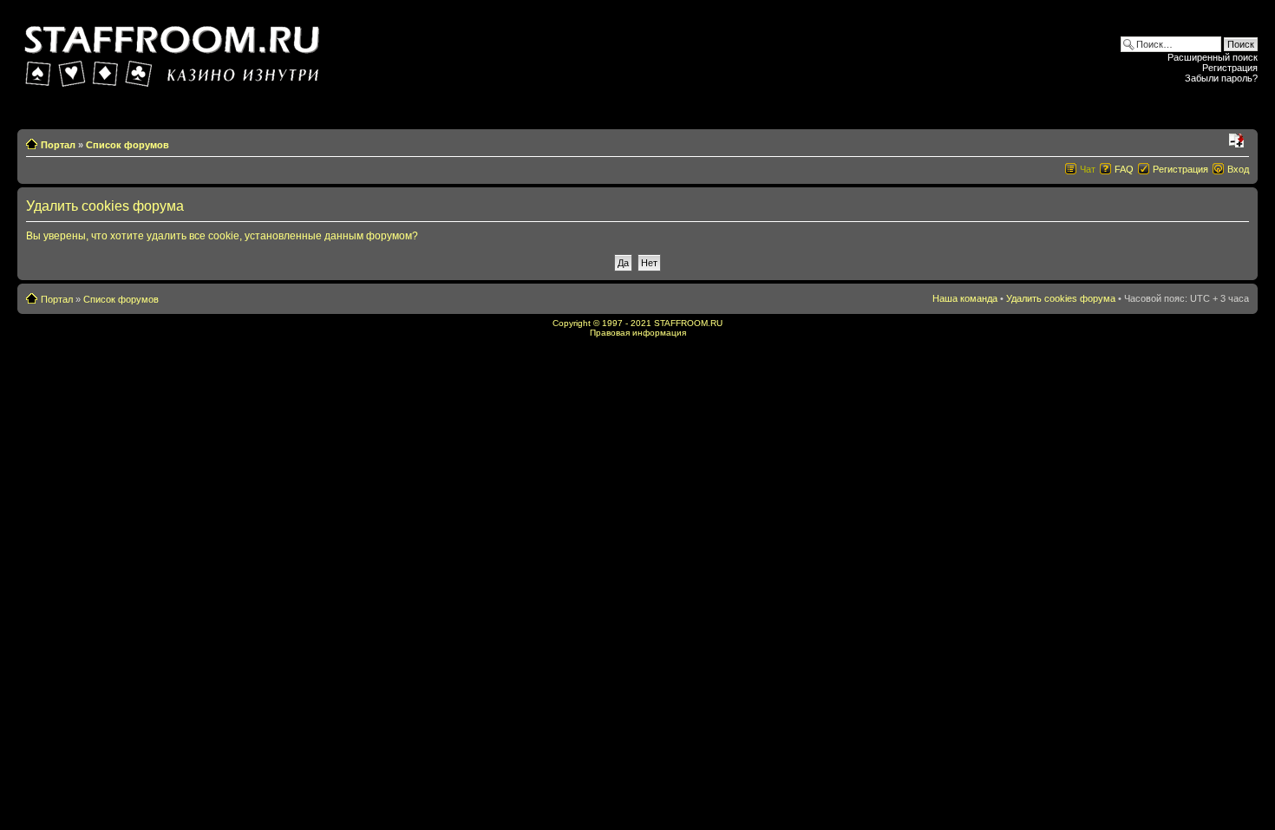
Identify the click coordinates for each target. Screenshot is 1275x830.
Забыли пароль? (1221, 78)
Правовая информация (638, 332)
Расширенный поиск (1212, 57)
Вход (1238, 169)
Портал (58, 145)
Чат (1087, 169)
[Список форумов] (174, 50)
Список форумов (127, 145)
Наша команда (964, 298)
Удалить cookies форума (1060, 298)
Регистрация (1230, 67)
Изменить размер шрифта (1236, 141)
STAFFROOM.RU (688, 323)
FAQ (1124, 169)
